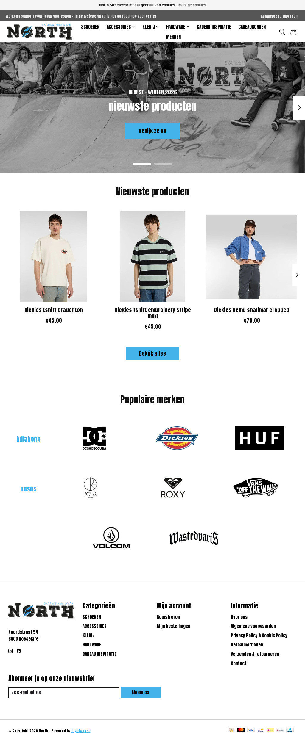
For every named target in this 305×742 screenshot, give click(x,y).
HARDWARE (92, 644)
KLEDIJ (89, 635)
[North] (39, 32)
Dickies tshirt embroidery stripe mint (152, 313)
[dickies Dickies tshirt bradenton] (53, 256)
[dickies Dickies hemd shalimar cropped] (251, 256)
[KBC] (290, 731)
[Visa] (251, 731)
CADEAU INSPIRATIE (214, 27)
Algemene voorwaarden (253, 626)
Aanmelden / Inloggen (279, 16)
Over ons (239, 617)
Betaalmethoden (247, 644)
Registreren (168, 617)
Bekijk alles (152, 353)
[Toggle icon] (282, 31)
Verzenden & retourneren (255, 654)
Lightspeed (81, 730)
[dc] (94, 439)
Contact (238, 663)
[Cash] (231, 731)
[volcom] (111, 538)
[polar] (90, 489)
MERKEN (173, 36)
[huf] (259, 439)
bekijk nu (32, 131)
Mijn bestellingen (173, 626)
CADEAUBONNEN (252, 27)
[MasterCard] (241, 731)
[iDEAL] (270, 731)
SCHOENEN (90, 27)
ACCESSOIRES (95, 626)
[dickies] (177, 439)
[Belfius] (280, 731)
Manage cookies (192, 5)
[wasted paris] (194, 538)
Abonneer (141, 692)
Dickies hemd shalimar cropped (251, 310)
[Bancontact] (260, 731)
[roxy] (173, 489)
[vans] (255, 489)
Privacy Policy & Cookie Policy (259, 635)
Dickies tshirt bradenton (53, 310)
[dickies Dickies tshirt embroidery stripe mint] (152, 256)
